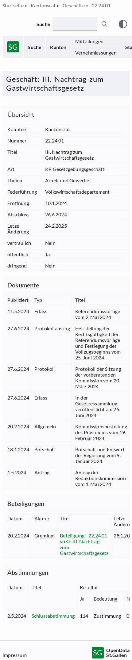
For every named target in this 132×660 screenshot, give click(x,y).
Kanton (58, 47)
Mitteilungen (89, 41)
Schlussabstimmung (53, 616)
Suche (34, 47)
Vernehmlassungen (96, 52)
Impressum (14, 655)
